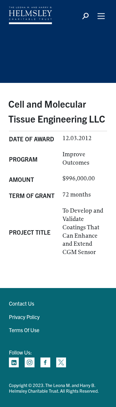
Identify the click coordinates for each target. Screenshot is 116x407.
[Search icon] (85, 16)
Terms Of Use (24, 329)
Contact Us (21, 303)
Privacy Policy (24, 316)
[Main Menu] (101, 16)
